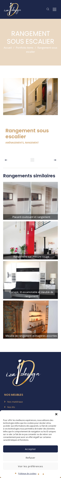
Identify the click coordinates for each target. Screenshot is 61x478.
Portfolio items (26, 47)
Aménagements (14, 142)
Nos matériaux (15, 401)
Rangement (32, 142)
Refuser (30, 457)
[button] (56, 414)
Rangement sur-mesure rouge (30, 245)
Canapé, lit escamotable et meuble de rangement (30, 284)
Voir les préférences (30, 466)
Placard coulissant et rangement (30, 205)
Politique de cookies (27, 473)
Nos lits (11, 407)
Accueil (8, 47)
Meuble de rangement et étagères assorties (30, 324)
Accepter (30, 449)
